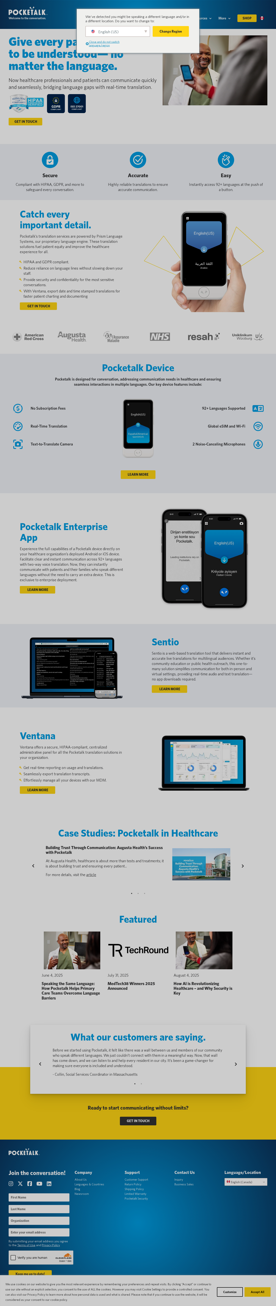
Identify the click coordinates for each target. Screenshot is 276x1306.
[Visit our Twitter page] (21, 1184)
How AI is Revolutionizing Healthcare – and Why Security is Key (203, 988)
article (91, 874)
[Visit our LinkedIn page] (49, 1184)
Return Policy (133, 1184)
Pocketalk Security (136, 1198)
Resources (199, 18)
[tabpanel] (138, 866)
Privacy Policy (51, 1245)
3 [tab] (144, 893)
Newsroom (82, 1193)
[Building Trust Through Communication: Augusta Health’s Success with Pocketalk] (201, 864)
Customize (230, 1292)
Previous (37, 866)
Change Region (171, 31)
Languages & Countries (89, 1184)
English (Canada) (241, 1182)
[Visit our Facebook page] (30, 1184)
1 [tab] (131, 893)
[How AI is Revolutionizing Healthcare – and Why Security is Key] (204, 950)
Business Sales (184, 1184)
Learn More (138, 474)
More (222, 18)
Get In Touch (25, 122)
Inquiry (178, 1179)
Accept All (257, 1292)
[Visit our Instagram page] (11, 1184)
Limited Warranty (135, 1193)
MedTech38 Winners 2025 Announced (131, 986)
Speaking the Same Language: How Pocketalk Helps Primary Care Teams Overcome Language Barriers (71, 991)
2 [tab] (138, 893)
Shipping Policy (134, 1189)
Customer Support (136, 1179)
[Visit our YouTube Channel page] (39, 1184)
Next (241, 866)
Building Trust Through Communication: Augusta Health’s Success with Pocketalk (104, 850)
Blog (77, 1189)
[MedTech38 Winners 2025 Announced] (138, 950)
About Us (81, 1179)
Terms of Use (26, 1245)
